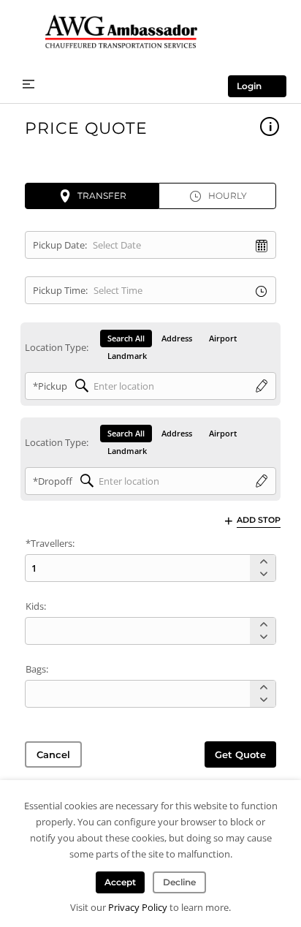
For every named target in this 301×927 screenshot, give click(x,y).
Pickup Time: (60, 290)
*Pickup (50, 386)
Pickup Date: (60, 244)
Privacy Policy (137, 907)
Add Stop (259, 520)
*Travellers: (50, 543)
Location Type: (56, 347)
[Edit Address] (261, 387)
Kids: (36, 606)
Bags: (37, 669)
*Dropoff (52, 481)
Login (249, 85)
